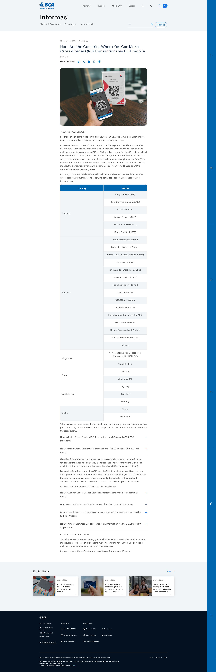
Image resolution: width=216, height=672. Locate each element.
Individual (86, 6)
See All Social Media (91, 641)
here (73, 665)
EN (165, 6)
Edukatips (70, 24)
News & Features (50, 24)
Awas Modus (88, 24)
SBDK (151, 657)
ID (161, 6)
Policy (158, 657)
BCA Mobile (65, 57)
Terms (165, 657)
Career (132, 6)
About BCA (117, 6)
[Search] (142, 5)
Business (101, 6)
